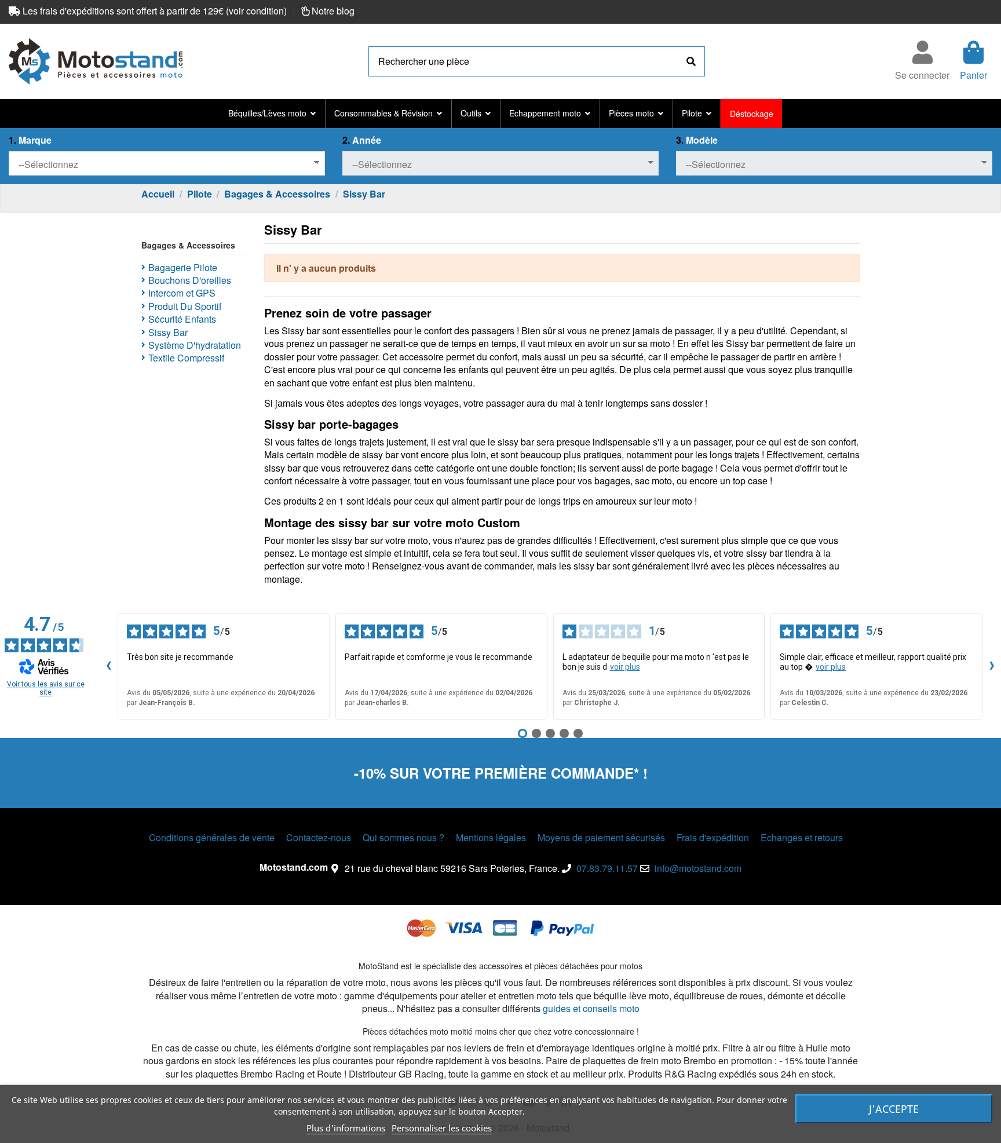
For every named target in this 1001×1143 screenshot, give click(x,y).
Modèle (697, 140)
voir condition (256, 10)
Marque (30, 140)
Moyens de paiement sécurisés (601, 837)
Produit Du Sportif (184, 306)
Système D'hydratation (194, 345)
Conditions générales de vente (212, 837)
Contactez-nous (318, 837)
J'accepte (894, 1109)
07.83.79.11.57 (607, 868)
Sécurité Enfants (182, 319)
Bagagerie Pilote (182, 267)
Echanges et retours (802, 837)
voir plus (625, 666)
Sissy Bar (168, 332)
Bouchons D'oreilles (189, 280)
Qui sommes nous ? (403, 837)
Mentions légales (491, 837)
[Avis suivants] (992, 666)
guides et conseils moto (591, 1008)
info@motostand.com (698, 868)
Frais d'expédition (713, 837)
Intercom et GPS (181, 293)
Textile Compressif (186, 358)
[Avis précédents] (108, 666)
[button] (272, 113)
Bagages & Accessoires (188, 245)
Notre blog (333, 10)
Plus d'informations (345, 1128)
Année (361, 140)
